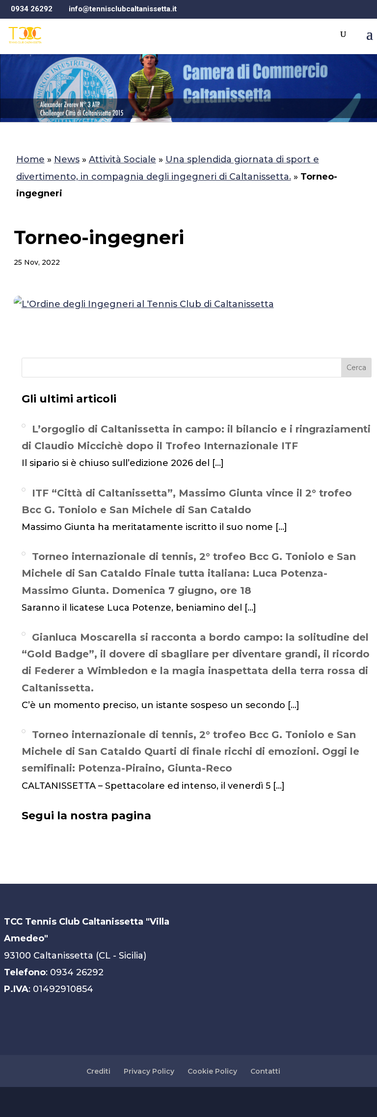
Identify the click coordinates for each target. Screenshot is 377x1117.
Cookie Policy (212, 1071)
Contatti (265, 1071)
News (67, 159)
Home (30, 159)
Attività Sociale (122, 159)
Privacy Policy (149, 1071)
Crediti (98, 1071)
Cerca (356, 367)
